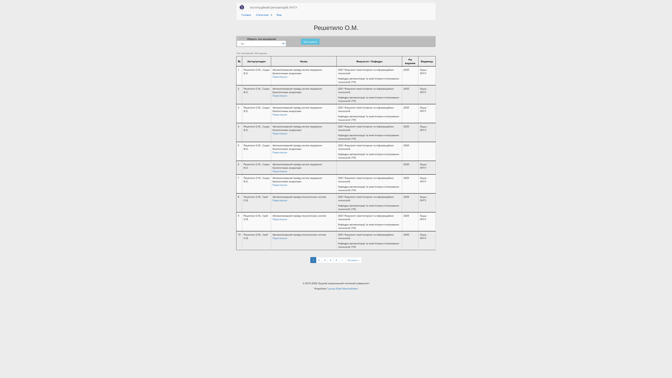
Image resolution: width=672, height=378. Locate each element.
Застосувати (310, 41)
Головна (246, 14)
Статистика (261, 15)
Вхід (279, 14)
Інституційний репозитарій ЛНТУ (273, 7)
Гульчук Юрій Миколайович (342, 288)
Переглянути (279, 76)
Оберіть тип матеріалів (261, 39)
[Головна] (243, 7)
